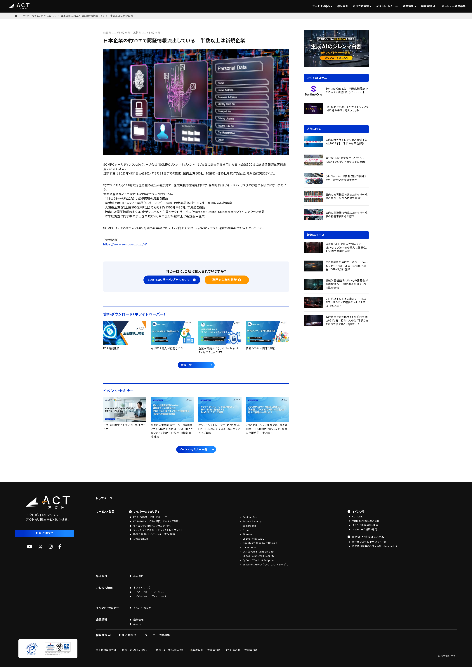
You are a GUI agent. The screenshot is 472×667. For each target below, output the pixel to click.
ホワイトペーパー (142, 587)
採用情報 (426, 6)
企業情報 (408, 6)
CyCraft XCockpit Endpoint (259, 560)
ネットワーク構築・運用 (364, 529)
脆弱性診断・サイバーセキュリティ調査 (154, 534)
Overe (246, 530)
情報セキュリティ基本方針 (170, 650)
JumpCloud (249, 525)
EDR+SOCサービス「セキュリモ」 (169, 280)
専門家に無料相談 (224, 280)
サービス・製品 (321, 6)
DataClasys (249, 547)
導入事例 (342, 6)
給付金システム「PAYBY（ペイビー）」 (372, 542)
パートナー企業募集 (454, 6)
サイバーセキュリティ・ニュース (39, 15)
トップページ (104, 498)
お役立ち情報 (361, 6)
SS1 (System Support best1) (260, 551)
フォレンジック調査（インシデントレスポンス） (157, 530)
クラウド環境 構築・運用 (365, 525)
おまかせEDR (140, 538)
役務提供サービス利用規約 (205, 650)
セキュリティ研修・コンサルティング (152, 525)
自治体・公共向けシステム (368, 537)
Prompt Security (252, 521)
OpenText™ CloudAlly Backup (260, 543)
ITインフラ (358, 511)
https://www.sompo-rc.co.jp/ (123, 244)
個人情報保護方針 (106, 650)
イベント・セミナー (387, 6)
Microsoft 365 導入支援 (366, 520)
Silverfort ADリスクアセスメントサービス (265, 564)
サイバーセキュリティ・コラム (148, 592)
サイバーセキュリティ (146, 511)
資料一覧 (186, 365)
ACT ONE (357, 516)
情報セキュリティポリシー (136, 650)
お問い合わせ (44, 533)
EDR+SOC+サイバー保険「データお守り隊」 (156, 521)
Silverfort (248, 534)
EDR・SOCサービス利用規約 (241, 650)
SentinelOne (250, 517)
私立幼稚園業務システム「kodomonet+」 (374, 546)
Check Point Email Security (258, 556)
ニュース (138, 623)
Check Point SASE (253, 538)
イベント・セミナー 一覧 (193, 449)
